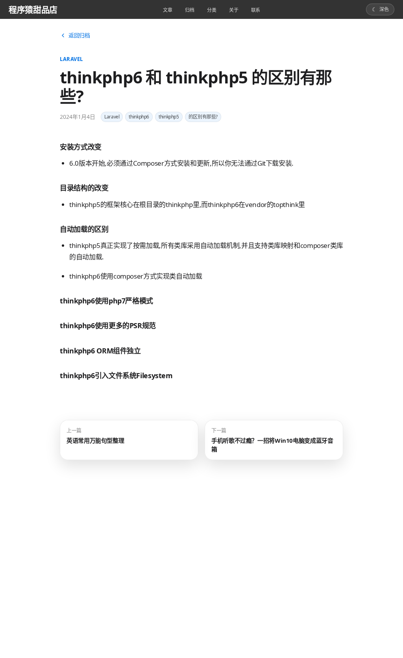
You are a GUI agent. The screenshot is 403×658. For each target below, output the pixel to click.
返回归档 (79, 35)
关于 (233, 10)
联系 (256, 10)
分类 (211, 10)
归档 (189, 10)
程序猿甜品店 (33, 9)
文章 (167, 10)
